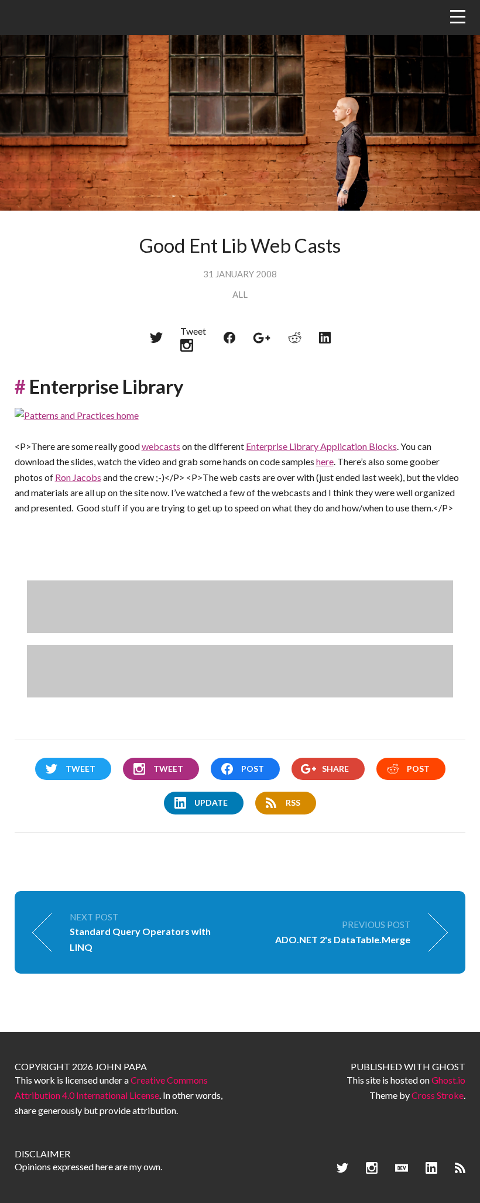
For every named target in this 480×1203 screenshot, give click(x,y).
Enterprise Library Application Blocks (321, 446)
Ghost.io (448, 1079)
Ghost (448, 1066)
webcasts (161, 446)
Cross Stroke (438, 1095)
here (325, 461)
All (240, 294)
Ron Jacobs (78, 477)
